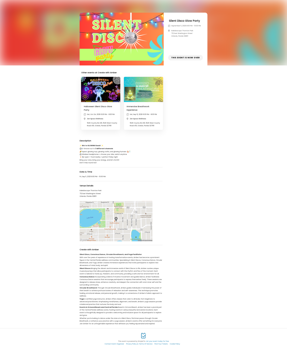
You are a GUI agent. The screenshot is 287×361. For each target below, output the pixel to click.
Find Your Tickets (161, 344)
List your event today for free (157, 341)
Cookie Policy (175, 344)
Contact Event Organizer (114, 344)
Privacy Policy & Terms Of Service (139, 344)
